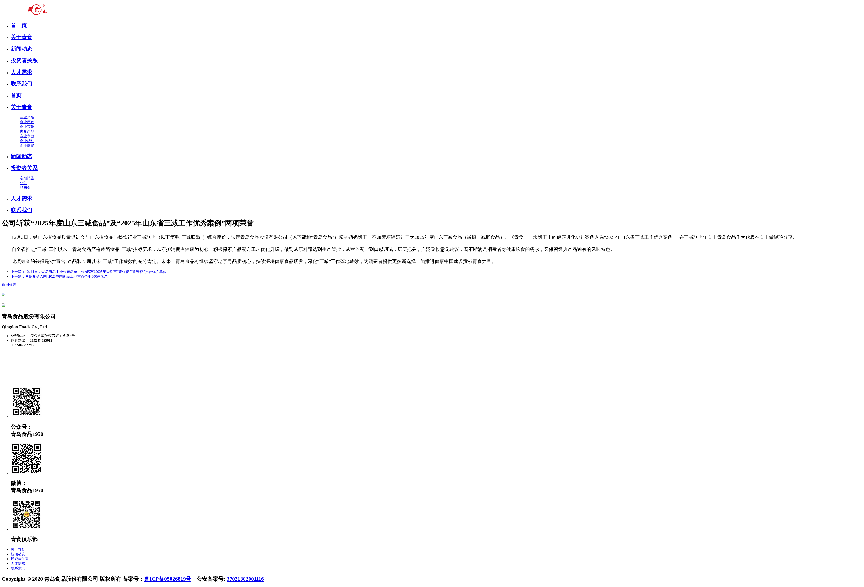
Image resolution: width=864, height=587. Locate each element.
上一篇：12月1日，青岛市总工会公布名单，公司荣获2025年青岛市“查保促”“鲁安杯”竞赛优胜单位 (88, 272)
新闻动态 (21, 156)
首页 (16, 95)
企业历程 (27, 122)
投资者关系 (24, 168)
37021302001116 (245, 579)
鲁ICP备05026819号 (167, 579)
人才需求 (21, 198)
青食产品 (27, 131)
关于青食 (21, 107)
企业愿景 (27, 145)
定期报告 (27, 178)
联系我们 (21, 210)
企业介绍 (27, 117)
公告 (23, 183)
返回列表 (9, 285)
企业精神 (27, 141)
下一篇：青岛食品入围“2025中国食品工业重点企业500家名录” (60, 276)
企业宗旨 (27, 136)
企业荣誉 (27, 127)
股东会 (25, 188)
